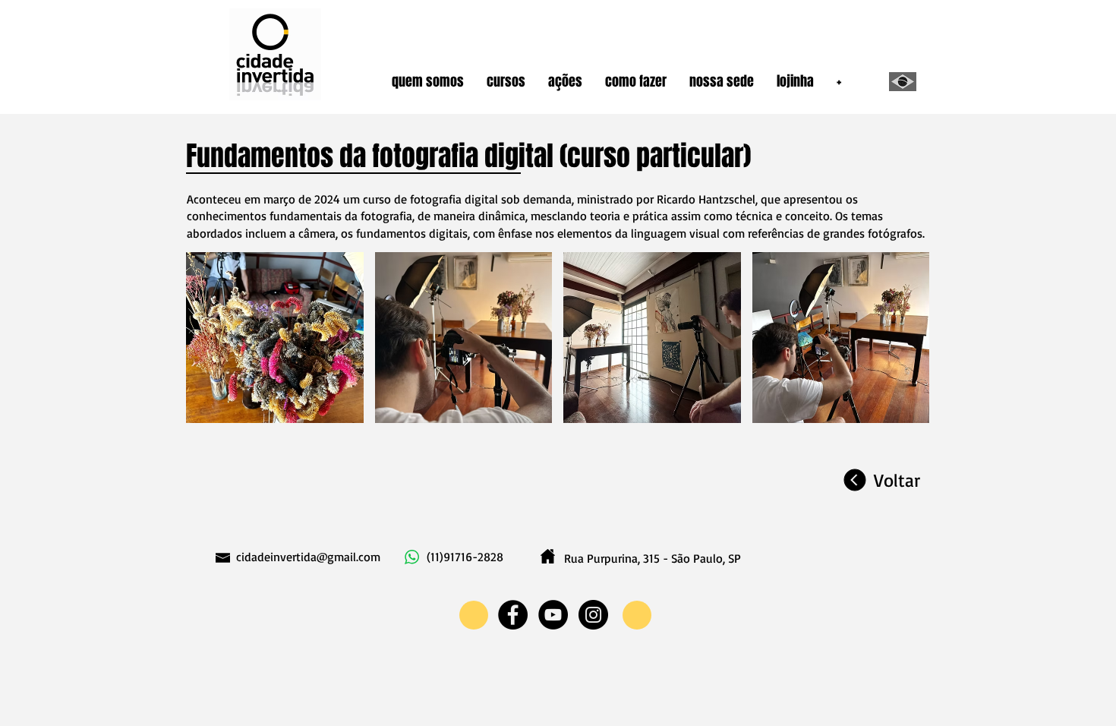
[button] (427, 82)
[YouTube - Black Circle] (553, 615)
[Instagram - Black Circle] (593, 615)
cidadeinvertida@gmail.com (308, 556)
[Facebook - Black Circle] (513, 615)
